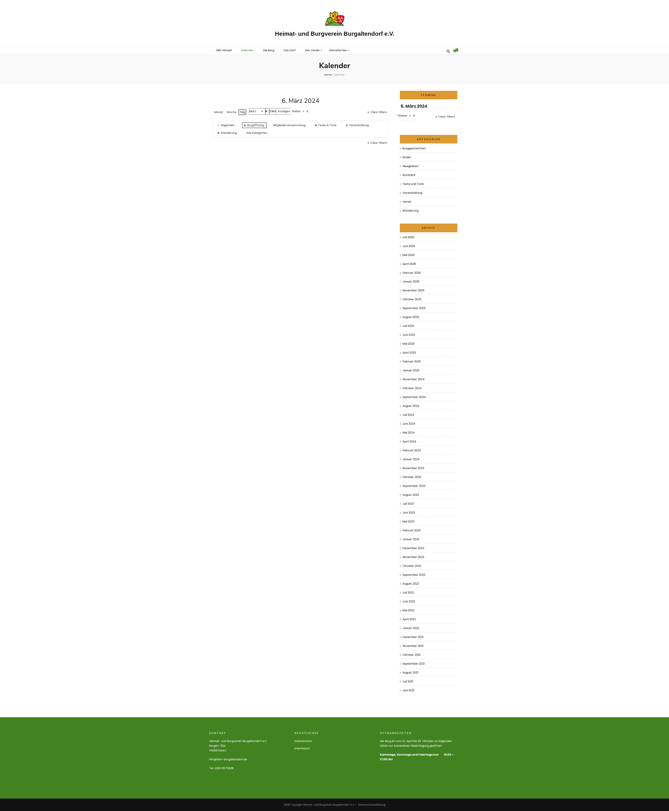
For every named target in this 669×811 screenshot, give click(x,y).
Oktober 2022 (411, 566)
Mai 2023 (408, 521)
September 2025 (414, 308)
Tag (242, 112)
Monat (218, 112)
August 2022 (410, 584)
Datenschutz (303, 741)
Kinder (406, 157)
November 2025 (413, 290)
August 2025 (410, 317)
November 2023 (413, 468)
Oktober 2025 (411, 299)
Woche (231, 112)
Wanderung (410, 211)
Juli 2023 (408, 504)
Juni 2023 (408, 513)
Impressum (302, 748)
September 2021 (413, 664)
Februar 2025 (411, 361)
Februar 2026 (411, 273)
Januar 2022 (410, 628)
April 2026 (409, 264)
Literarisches (338, 50)
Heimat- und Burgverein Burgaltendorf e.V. (334, 33)
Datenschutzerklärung (371, 804)
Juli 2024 (408, 415)
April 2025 (409, 353)
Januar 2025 (410, 370)
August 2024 (410, 406)
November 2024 (413, 379)
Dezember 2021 (413, 637)
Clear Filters (378, 112)
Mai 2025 (408, 344)
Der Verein (312, 50)
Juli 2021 (407, 681)
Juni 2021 (408, 690)
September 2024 (414, 397)
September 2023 (413, 486)
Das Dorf (290, 50)
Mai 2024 (408, 433)
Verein (406, 202)
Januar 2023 (410, 539)
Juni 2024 (408, 424)
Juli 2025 (408, 326)
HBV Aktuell (224, 50)
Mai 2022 (408, 610)
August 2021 (410, 673)
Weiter (296, 111)
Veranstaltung (412, 193)
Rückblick (409, 175)
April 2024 (409, 441)
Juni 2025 (408, 335)
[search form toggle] (448, 51)
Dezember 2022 (413, 548)
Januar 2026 (410, 282)
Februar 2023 (411, 530)
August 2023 (410, 495)
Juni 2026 (408, 246)
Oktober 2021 (411, 655)
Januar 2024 (411, 459)
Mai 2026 (408, 255)
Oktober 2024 (412, 388)
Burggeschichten (414, 148)
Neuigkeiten (410, 166)
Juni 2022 (408, 601)
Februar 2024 (411, 450)
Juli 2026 (408, 237)
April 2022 (409, 619)
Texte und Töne (413, 184)
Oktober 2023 (411, 477)
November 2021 (413, 646)
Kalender (247, 50)
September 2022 (413, 575)
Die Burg (268, 50)
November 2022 (413, 557)
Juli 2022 (408, 593)
